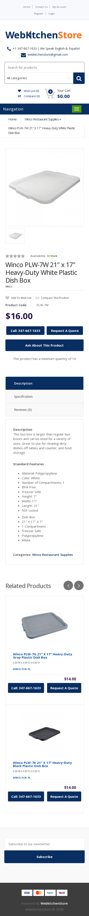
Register (39, 13)
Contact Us (41, 6)
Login (52, 13)
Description (23, 383)
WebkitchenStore (54, 903)
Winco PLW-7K (21, 777)
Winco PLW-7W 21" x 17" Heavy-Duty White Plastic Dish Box (41, 130)
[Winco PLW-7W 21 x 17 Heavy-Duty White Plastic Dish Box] (44, 187)
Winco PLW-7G (21, 669)
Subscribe (44, 857)
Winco (8, 286)
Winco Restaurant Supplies (42, 119)
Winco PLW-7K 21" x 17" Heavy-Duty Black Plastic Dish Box (42, 764)
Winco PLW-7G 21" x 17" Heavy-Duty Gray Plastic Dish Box (42, 656)
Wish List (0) (31, 91)
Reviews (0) (23, 409)
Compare (31, 96)
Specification (23, 396)
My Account (59, 6)
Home (26, 6)
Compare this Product (54, 298)
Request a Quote (64, 688)
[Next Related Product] (79, 585)
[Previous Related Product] (68, 585)
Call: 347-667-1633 (25, 330)
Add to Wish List (20, 298)
